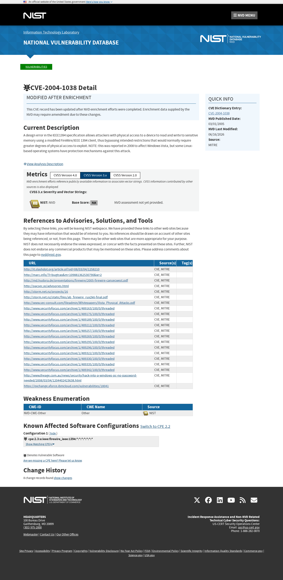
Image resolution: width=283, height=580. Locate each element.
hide (53, 434)
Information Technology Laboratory (51, 32)
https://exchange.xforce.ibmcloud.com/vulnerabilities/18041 (66, 386)
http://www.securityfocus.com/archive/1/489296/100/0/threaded (69, 347)
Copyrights (81, 551)
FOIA (147, 551)
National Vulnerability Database (71, 42)
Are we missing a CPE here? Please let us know (52, 461)
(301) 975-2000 (32, 527)
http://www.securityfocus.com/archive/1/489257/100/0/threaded (69, 331)
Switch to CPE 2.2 (155, 426)
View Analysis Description (45, 164)
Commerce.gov (253, 551)
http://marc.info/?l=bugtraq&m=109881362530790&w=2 (63, 275)
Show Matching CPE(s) (39, 444)
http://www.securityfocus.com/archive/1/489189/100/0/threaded (69, 320)
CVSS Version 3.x (95, 175)
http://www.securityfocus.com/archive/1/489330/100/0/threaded (69, 359)
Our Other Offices (67, 534)
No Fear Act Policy (132, 551)
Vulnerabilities (36, 67)
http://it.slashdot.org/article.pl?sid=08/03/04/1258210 (61, 269)
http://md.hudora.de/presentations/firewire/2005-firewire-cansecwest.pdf (76, 280)
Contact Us (47, 534)
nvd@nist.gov (51, 255)
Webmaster (30, 534)
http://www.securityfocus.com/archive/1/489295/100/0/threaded (69, 342)
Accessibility (42, 551)
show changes (63, 478)
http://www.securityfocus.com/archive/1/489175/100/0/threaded (69, 314)
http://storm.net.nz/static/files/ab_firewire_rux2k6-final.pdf (66, 297)
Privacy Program (62, 551)
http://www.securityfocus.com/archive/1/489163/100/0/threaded (69, 308)
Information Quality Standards (223, 551)
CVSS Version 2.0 (125, 175)
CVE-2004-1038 (219, 113)
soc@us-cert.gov (249, 527)
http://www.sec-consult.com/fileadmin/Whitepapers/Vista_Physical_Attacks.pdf (79, 303)
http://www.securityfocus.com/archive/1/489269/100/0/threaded (69, 336)
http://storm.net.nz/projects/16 (46, 292)
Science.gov (135, 555)
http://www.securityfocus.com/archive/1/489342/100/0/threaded (69, 370)
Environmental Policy (165, 551)
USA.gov (150, 555)
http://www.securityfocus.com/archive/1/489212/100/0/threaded (69, 325)
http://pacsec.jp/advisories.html (46, 286)
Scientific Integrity (192, 551)
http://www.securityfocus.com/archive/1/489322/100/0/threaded (69, 353)
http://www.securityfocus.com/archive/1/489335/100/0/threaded (69, 364)
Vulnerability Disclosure (104, 551)
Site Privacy (26, 551)
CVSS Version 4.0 (65, 175)
